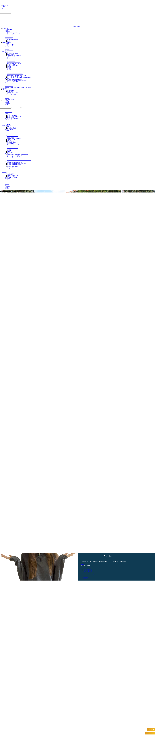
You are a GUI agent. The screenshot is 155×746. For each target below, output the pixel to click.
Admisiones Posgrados (11, 45)
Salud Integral (7, 95)
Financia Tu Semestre (9, 46)
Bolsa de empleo (86, 573)
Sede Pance (7, 98)
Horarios (85, 578)
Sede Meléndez (8, 97)
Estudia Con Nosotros (6, 42)
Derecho (9, 57)
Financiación (85, 577)
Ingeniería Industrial (11, 61)
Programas (4, 51)
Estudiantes (7, 101)
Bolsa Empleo (5, 7)
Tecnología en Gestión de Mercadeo (14, 81)
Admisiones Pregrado (11, 44)
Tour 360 (4, 8)
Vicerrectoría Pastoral (11, 34)
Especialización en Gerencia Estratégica (14, 73)
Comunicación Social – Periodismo (14, 55)
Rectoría (6, 30)
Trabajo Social (10, 69)
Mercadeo (9, 66)
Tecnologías (7, 78)
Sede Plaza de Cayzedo (9, 99)
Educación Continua (9, 86)
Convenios (7, 49)
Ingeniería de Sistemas (11, 59)
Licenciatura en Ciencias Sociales (13, 62)
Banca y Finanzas (10, 54)
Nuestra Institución (8, 29)
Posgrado (6, 70)
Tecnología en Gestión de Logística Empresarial (16, 80)
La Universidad (5, 28)
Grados (8, 40)
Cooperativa (7, 47)
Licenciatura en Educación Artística (14, 63)
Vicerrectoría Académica (12, 32)
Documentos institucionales (12, 39)
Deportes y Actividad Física (12, 92)
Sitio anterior (151, 729)
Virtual (6, 82)
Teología (9, 67)
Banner (84, 572)
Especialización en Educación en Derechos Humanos (17, 71)
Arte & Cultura (10, 91)
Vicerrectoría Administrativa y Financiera (15, 33)
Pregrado (6, 52)
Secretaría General (8, 38)
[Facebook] (15, 3)
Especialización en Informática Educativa (15, 76)
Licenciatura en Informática (12, 65)
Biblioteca (4, 6)
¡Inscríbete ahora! (150, 733)
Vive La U (4, 89)
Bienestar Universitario (9, 90)
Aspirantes (7, 100)
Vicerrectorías (7, 31)
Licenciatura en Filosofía (12, 64)
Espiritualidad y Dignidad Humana (11, 94)
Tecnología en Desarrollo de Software (14, 79)
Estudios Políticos (10, 58)
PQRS (8, 41)
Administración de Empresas (12, 53)
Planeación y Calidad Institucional (11, 35)
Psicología (9, 68)
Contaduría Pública (11, 56)
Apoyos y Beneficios (9, 50)
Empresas (7, 105)
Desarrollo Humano (11, 93)
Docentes (6, 104)
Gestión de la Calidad (9, 37)
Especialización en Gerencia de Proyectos (15, 74)
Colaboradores (7, 103)
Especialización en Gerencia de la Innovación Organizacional (19, 77)
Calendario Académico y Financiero (90, 574)
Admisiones (7, 43)
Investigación (5, 88)
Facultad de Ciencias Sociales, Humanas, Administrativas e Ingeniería (18, 87)
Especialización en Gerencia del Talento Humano (16, 75)
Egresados (7, 102)
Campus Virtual (5, 5)
